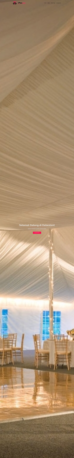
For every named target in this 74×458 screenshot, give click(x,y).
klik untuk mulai (37, 232)
